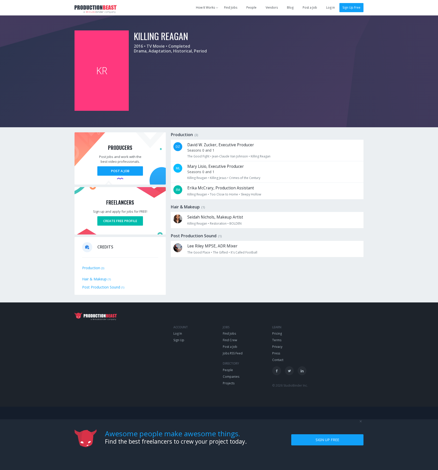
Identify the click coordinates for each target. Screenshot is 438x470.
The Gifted (220, 252)
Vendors (272, 7)
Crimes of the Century (244, 178)
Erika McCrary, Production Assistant (220, 188)
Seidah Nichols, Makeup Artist (215, 217)
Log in (330, 7)
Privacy (277, 347)
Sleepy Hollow (251, 194)
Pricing (277, 333)
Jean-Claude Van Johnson (230, 156)
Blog (290, 7)
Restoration (218, 223)
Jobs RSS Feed (233, 353)
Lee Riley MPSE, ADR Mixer (212, 246)
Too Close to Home (224, 194)
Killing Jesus (218, 178)
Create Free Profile (120, 221)
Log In (177, 333)
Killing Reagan (260, 156)
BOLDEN (235, 223)
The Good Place (198, 252)
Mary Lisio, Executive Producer (215, 166)
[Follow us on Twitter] (289, 370)
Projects (228, 383)
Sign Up (178, 340)
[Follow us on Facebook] (276, 370)
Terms (276, 340)
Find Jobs (230, 7)
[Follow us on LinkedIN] (302, 370)
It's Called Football (244, 252)
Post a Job (310, 7)
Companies (231, 376)
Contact (277, 360)
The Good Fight (198, 156)
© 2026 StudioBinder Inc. (290, 385)
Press (276, 353)
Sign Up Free (351, 7)
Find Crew (230, 340)
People (251, 7)
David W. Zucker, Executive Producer (220, 145)
